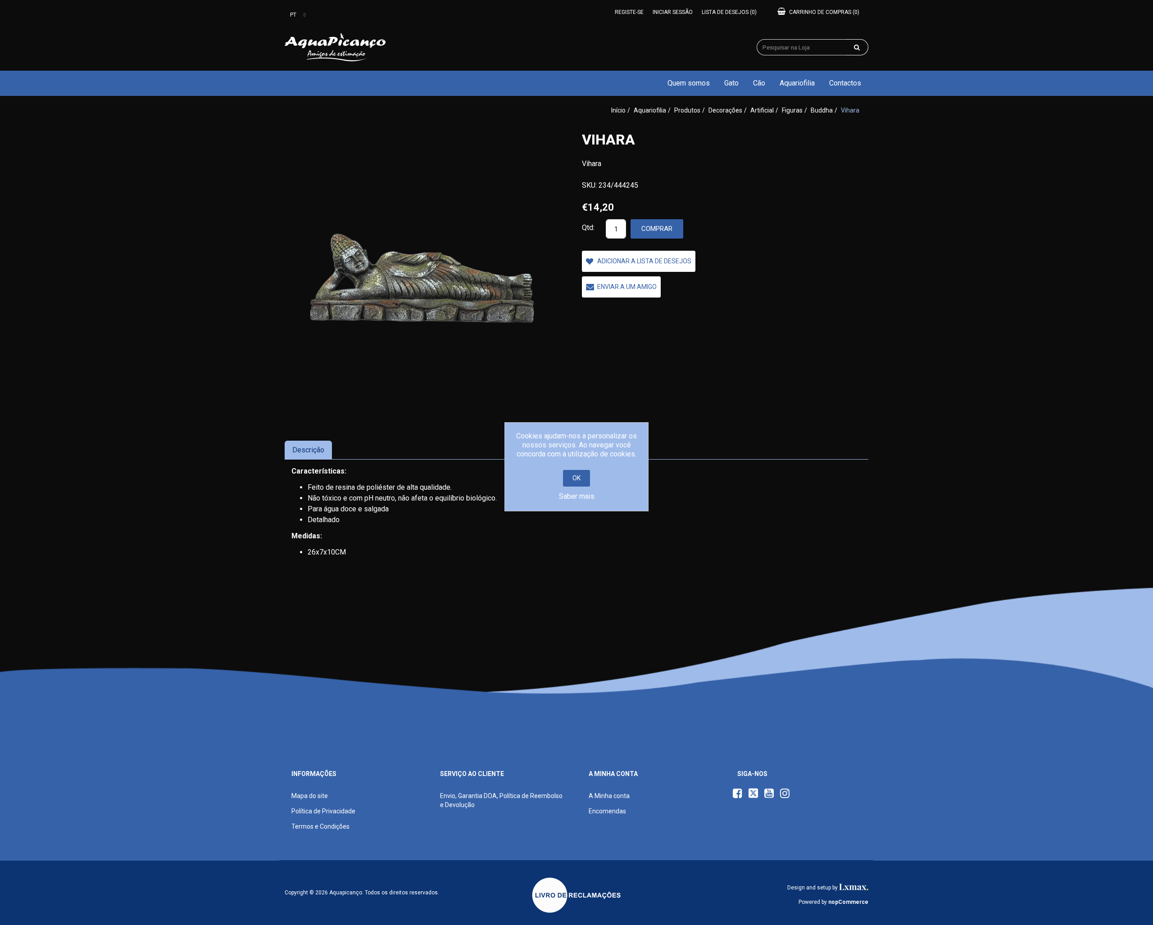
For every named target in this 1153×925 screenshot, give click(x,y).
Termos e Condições (320, 826)
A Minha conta (609, 795)
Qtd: (588, 227)
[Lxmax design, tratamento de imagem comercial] (853, 887)
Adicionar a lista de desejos (644, 261)
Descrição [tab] (308, 450)
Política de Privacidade (323, 811)
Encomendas (607, 811)
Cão (759, 83)
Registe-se (629, 12)
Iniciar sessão (673, 12)
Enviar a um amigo (627, 286)
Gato (731, 83)
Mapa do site (309, 795)
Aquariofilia (797, 83)
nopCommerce (848, 902)
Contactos (845, 83)
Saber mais (577, 496)
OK (576, 478)
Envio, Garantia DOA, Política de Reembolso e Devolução (501, 800)
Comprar (656, 229)
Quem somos (688, 83)
